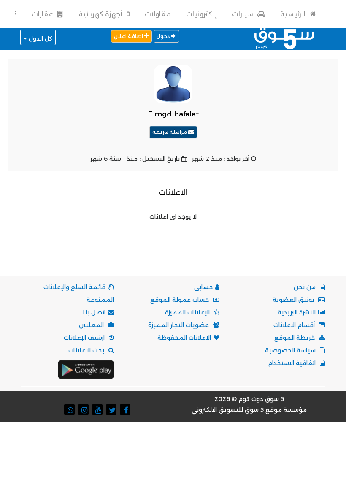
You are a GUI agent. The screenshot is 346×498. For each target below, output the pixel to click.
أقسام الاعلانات (294, 325)
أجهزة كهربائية (101, 14)
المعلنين (92, 325)
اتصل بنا (94, 312)
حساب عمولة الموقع (180, 299)
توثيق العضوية (294, 299)
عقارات (43, 14)
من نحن (305, 287)
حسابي (203, 287)
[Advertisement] (171, 241)
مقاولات (158, 14)
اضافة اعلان (129, 36)
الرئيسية (293, 14)
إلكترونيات (201, 14)
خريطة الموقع (295, 337)
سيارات (243, 14)
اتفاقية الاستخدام (292, 363)
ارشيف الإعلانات (85, 337)
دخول (164, 36)
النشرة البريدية (297, 312)
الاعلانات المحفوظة (184, 337)
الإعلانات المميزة (188, 312)
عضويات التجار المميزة (179, 325)
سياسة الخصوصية (291, 350)
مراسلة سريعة (170, 132)
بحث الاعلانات (87, 350)
